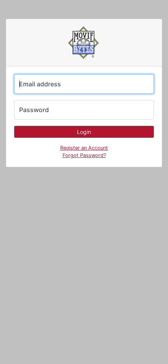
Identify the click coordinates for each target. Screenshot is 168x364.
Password (34, 110)
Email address (40, 84)
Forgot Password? (84, 155)
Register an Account (84, 148)
